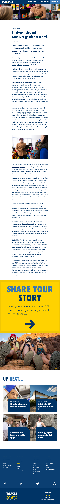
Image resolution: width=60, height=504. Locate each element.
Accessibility (48, 459)
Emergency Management (22, 470)
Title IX (47, 467)
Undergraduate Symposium (20, 65)
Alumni (34, 465)
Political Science (24, 60)
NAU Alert (19, 466)
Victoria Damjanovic (34, 69)
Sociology (35, 60)
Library (34, 473)
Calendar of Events (7, 465)
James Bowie (16, 210)
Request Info (55, 2)
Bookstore (35, 469)
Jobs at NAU (5, 467)
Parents (34, 463)
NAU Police (19, 468)
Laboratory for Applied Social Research (32, 208)
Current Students (36, 459)
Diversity (47, 461)
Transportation (6, 461)
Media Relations (20, 461)
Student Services (36, 471)
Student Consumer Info (51, 469)
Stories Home (32, 2)
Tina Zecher (23, 240)
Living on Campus (36, 467)
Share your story (44, 2)
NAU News (19, 459)
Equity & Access (49, 463)
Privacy (47, 465)
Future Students (36, 461)
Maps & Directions (6, 459)
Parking (4, 463)
